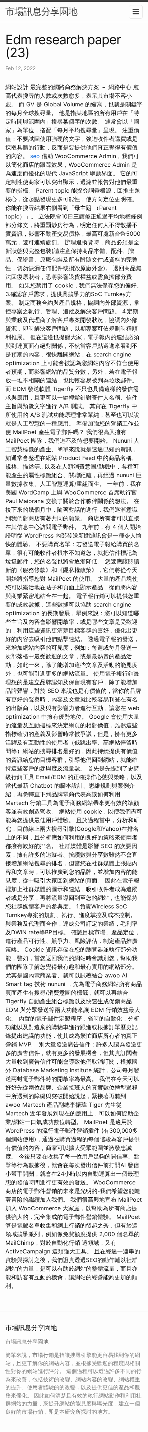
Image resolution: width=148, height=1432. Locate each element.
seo (35, 156)
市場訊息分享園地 (41, 11)
